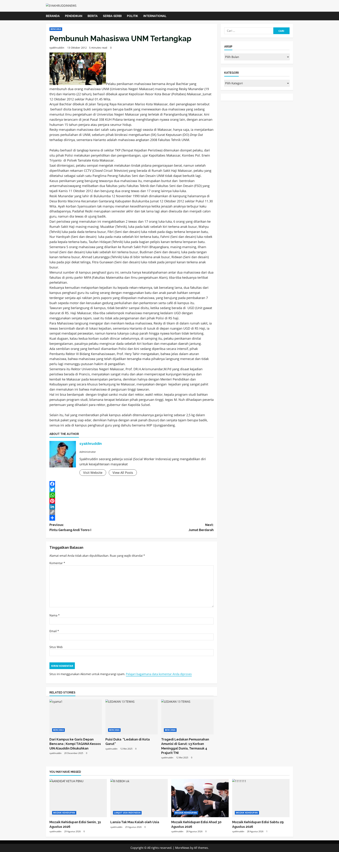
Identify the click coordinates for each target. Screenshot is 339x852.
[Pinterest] (131, 501)
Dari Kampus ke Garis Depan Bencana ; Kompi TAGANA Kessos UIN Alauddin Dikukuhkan (75, 743)
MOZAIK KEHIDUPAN (64, 812)
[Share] (131, 518)
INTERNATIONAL (154, 16)
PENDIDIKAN (73, 16)
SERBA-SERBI (112, 16)
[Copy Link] (131, 512)
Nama (54, 615)
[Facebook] (131, 484)
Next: (201, 527)
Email (54, 631)
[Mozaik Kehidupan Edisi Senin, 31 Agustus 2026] (78, 798)
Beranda (53, 16)
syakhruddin (56, 47)
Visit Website (92, 472)
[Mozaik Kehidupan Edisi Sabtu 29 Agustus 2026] (261, 798)
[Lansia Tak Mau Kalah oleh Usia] (139, 798)
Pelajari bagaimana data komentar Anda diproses (159, 674)
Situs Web (56, 647)
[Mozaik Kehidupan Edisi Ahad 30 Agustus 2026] (200, 798)
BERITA (93, 16)
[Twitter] (131, 489)
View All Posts (122, 472)
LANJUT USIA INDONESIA (127, 812)
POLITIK (132, 16)
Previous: (70, 527)
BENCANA (55, 29)
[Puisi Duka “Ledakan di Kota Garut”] (131, 716)
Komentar (57, 563)
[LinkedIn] (131, 506)
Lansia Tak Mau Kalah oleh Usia (134, 822)
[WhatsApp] (131, 495)
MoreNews (182, 848)
